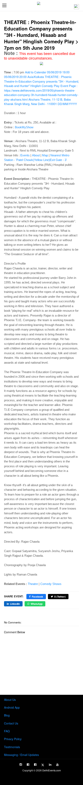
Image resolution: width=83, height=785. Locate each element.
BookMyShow (24, 127)
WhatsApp (37, 604)
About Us (10, 700)
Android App (12, 707)
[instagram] (21, 764)
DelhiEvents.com (51, 770)
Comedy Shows (50, 584)
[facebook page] (28, 764)
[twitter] (42, 765)
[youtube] (57, 764)
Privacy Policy (13, 739)
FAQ (7, 731)
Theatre (33, 584)
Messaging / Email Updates (21, 755)
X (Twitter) (60, 596)
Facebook (37, 596)
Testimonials (12, 747)
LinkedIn (15, 604)
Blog (7, 715)
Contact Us (11, 723)
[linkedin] (50, 764)
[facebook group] (35, 764)
